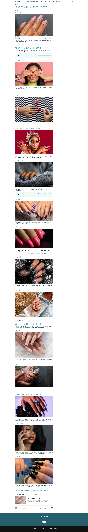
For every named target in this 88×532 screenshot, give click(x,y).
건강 (27, 1)
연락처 (58, 528)
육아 (49, 1)
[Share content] (52, 38)
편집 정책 (47, 528)
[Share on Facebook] (43, 38)
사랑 (53, 1)
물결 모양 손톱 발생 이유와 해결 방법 (44, 55)
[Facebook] (43, 522)
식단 (41, 1)
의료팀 (51, 528)
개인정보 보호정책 (35, 528)
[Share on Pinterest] (50, 38)
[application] (28, 1)
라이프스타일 (58, 1)
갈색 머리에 (28, 222)
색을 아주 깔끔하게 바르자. (19, 92)
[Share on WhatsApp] (47, 38)
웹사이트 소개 (54, 528)
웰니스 (37, 1)
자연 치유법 (32, 1)
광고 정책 (43, 528)
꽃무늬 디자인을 (31, 388)
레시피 (46, 1)
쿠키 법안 (40, 528)
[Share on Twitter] (45, 38)
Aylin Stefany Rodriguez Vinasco (25, 12)
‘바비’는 (16, 250)
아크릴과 (38, 452)
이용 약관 (30, 528)
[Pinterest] (45, 522)
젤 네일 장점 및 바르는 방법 (46, 193)
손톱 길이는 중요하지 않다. (38, 156)
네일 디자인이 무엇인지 (45, 326)
